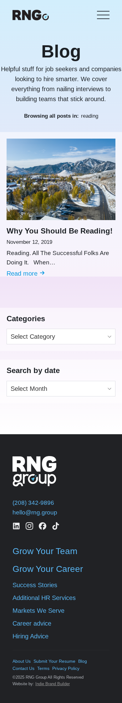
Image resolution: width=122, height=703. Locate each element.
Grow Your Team (45, 551)
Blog (82, 661)
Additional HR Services (44, 597)
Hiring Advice (30, 636)
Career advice (32, 623)
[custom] (16, 526)
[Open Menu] (103, 15)
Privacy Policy (65, 668)
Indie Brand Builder (52, 683)
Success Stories (35, 585)
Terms (43, 668)
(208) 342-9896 (33, 502)
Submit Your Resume (54, 661)
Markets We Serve (38, 610)
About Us (22, 661)
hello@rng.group (35, 512)
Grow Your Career (48, 569)
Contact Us (23, 668)
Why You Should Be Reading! (60, 231)
